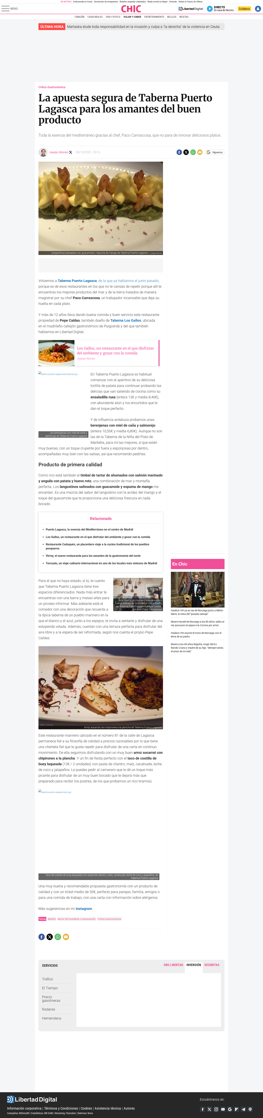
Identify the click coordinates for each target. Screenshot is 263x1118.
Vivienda (173, 2)
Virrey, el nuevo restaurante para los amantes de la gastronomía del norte (93, 555)
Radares (48, 1009)
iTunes (250, 1109)
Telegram (243, 1109)
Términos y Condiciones (61, 1108)
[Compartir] (179, 152)
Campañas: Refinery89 (18, 1113)
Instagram (84, 908)
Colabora (244, 9)
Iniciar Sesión (258, 9)
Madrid (52, 919)
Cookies (86, 1108)
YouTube (223, 1109)
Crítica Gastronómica (109, 919)
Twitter (209, 1109)
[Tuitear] (186, 152)
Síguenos (217, 152)
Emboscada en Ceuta (82, 2)
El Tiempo (50, 988)
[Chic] (131, 8)
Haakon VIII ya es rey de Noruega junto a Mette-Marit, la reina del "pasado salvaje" (197, 612)
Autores (129, 1108)
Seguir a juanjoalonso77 (70, 152)
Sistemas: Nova (85, 1113)
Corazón (79, 16)
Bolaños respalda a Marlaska (133, 2)
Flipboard (236, 1109)
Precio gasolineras (51, 999)
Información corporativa (24, 1108)
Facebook (202, 1109)
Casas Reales (95, 16)
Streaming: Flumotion (65, 1113)
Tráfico (47, 979)
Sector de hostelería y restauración (76, 919)
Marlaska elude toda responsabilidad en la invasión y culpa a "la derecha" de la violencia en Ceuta (143, 26)
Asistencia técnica (108, 1108)
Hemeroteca (51, 1018)
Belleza (171, 16)
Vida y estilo (113, 16)
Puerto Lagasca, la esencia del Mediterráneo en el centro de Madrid (89, 529)
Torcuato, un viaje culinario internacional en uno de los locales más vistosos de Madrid (101, 563)
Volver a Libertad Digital (191, 9)
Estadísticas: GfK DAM (42, 1113)
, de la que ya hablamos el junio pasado (108, 281)
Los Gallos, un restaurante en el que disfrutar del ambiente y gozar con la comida (98, 537)
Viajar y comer (132, 16)
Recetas (183, 16)
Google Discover (229, 1109)
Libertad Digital (103, 1099)
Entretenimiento (154, 16)
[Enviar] (193, 152)
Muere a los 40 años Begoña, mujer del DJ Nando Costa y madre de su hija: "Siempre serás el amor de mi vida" (197, 648)
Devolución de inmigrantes (106, 2)
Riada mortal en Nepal (157, 2)
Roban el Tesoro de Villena (190, 2)
